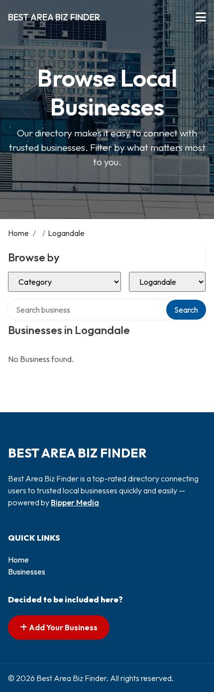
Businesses (26, 572)
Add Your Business (62, 627)
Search (186, 310)
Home (18, 233)
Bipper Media (75, 502)
